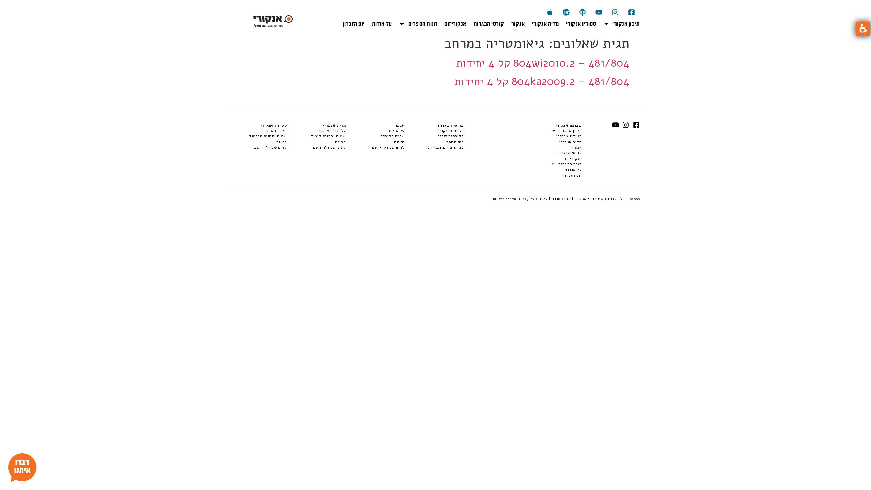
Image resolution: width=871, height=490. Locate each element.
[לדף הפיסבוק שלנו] (631, 12)
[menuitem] (434, 130)
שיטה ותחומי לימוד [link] (328, 136)
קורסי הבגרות (489, 24)
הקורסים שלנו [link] (451, 136)
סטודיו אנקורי (581, 24)
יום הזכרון (354, 24)
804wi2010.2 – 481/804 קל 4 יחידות (543, 63)
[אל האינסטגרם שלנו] (615, 12)
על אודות (382, 24)
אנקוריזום (455, 24)
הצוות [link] (399, 142)
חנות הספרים (423, 24)
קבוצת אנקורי (568, 125)
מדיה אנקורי (545, 24)
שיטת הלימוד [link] (392, 136)
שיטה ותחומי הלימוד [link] (268, 136)
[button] (863, 29)
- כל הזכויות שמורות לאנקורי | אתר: (600, 198)
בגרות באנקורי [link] (451, 130)
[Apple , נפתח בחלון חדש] (550, 12)
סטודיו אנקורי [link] (274, 130)
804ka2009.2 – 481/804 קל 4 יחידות (542, 81)
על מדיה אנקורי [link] (331, 130)
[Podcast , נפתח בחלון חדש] (582, 12)
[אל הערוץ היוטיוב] (599, 12)
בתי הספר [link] (455, 142)
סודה (556, 198)
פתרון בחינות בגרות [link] (446, 147)
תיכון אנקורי (626, 24)
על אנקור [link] (396, 130)
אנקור (518, 24)
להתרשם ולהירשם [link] (388, 147)
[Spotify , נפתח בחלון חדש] (566, 12)
